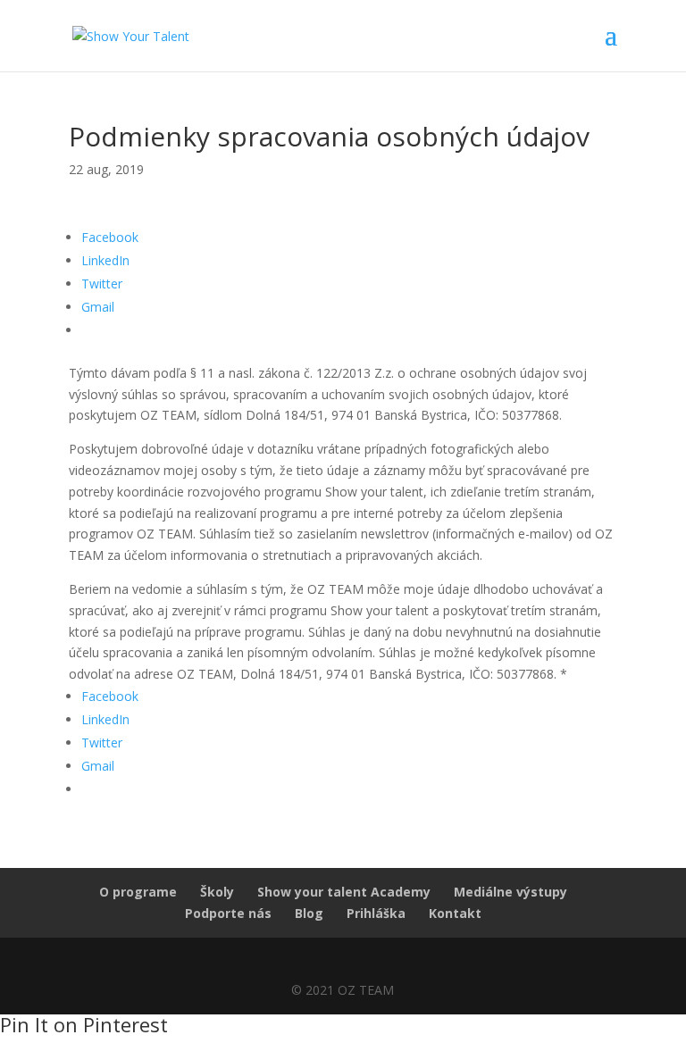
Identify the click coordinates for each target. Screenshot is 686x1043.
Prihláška (376, 913)
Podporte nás (228, 913)
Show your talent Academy (344, 891)
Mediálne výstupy (510, 891)
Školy (217, 891)
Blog (309, 913)
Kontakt (455, 913)
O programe (138, 891)
